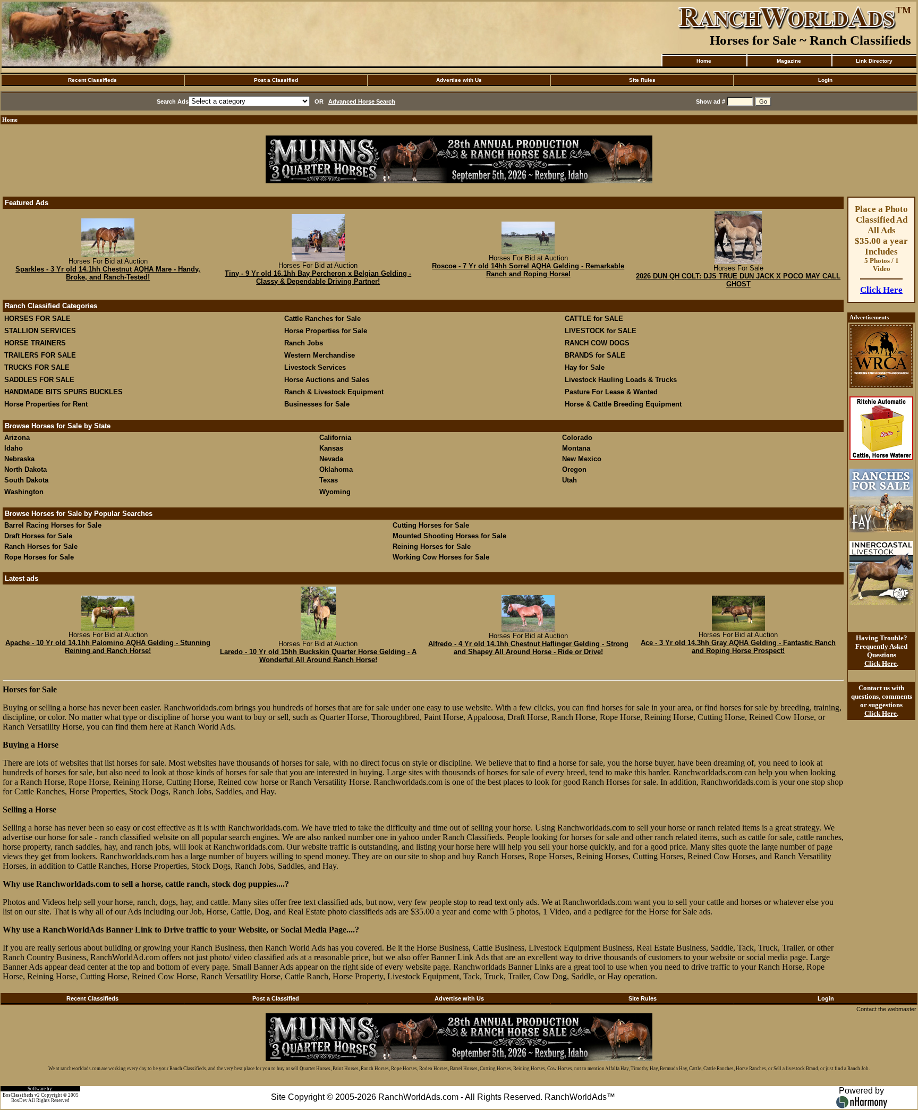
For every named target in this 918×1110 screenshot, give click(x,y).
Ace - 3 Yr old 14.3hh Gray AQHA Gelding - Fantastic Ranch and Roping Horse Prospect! (738, 647)
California (335, 438)
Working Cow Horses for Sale (441, 557)
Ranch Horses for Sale (41, 546)
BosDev (19, 1100)
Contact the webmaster (886, 1009)
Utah (569, 480)
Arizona (17, 438)
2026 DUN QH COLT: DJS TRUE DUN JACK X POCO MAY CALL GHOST (738, 280)
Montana (576, 448)
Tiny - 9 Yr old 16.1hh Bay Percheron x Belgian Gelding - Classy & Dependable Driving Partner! (318, 277)
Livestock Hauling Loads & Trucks (621, 380)
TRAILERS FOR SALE (40, 355)
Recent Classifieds (92, 80)
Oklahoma (336, 469)
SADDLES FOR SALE (39, 380)
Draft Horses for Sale (38, 536)
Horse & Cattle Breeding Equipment (623, 404)
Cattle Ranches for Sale (322, 319)
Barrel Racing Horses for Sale (52, 525)
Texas (328, 480)
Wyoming (335, 492)
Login (825, 80)
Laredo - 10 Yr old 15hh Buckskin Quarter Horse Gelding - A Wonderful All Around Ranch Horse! (318, 656)
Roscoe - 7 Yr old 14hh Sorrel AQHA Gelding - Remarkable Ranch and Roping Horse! (528, 270)
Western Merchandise (319, 355)
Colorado (577, 438)
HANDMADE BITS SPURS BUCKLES (63, 392)
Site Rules (642, 80)
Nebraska (19, 459)
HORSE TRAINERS (35, 343)
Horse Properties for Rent (46, 404)
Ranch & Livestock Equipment (334, 392)
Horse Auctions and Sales (326, 380)
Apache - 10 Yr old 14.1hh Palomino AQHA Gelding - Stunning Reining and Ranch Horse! (107, 647)
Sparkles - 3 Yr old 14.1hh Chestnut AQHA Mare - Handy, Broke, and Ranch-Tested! (107, 273)
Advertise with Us (459, 80)
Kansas (331, 448)
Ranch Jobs (303, 343)
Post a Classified (276, 80)
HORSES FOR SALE (37, 319)
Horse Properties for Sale (325, 331)
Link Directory (874, 61)
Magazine (789, 61)
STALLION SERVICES (40, 331)
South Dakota (26, 480)
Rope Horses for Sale (39, 557)
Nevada (331, 459)
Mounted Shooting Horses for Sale (449, 536)
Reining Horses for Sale (432, 546)
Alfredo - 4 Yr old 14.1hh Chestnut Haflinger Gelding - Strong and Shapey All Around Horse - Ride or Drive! (528, 648)
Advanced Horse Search (361, 101)
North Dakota (25, 469)
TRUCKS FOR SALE (37, 367)
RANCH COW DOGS (597, 343)
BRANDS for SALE (595, 355)
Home (703, 61)
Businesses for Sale (317, 404)
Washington (24, 492)
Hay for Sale (586, 367)
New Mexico (581, 459)
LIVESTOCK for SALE (600, 331)
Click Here (881, 290)
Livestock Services (315, 367)
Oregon (574, 469)
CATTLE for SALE (594, 319)
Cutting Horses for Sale (431, 525)
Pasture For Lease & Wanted (611, 392)
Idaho (13, 448)
